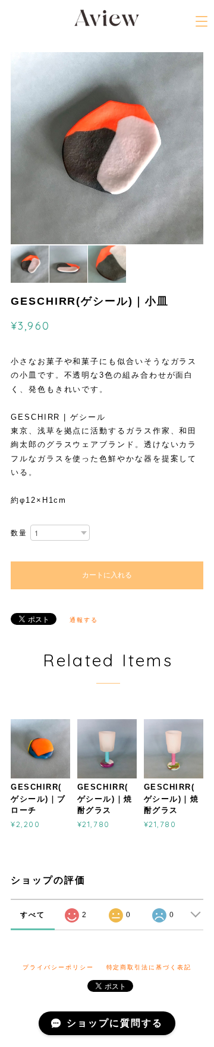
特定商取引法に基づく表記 (148, 967)
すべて (32, 915)
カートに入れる (107, 575)
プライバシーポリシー (58, 967)
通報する (84, 620)
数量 (19, 533)
